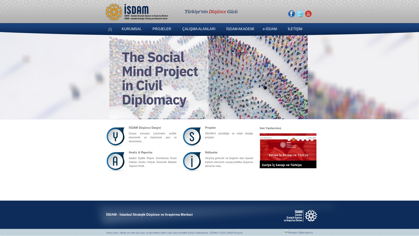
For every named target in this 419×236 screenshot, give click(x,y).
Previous (16, 74)
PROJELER (162, 29)
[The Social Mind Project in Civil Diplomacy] (209, 75)
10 (226, 115)
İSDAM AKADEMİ (240, 29)
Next (402, 74)
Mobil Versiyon (235, 232)
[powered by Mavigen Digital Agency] (299, 232)
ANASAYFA (110, 29)
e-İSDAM (270, 29)
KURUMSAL (132, 29)
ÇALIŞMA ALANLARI (198, 29)
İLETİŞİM (295, 29)
